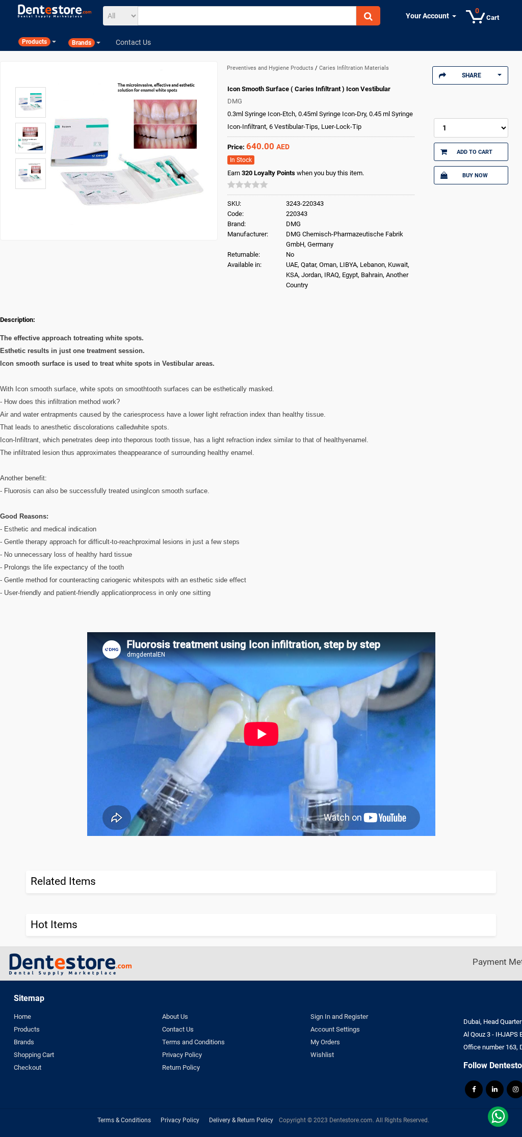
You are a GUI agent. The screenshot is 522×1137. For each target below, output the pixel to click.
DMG (234, 101)
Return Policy (181, 1067)
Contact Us (178, 1029)
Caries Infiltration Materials (354, 68)
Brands (24, 1042)
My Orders (325, 1042)
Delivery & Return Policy (241, 1120)
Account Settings (335, 1029)
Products (27, 1029)
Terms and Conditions (193, 1042)
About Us (175, 1016)
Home (22, 1016)
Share (471, 75)
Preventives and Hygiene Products (271, 68)
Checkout (27, 1067)
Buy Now (475, 175)
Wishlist (322, 1055)
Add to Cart (474, 151)
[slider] (247, 184)
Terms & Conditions (124, 1120)
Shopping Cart (34, 1055)
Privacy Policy (182, 1055)
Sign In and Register (339, 1016)
